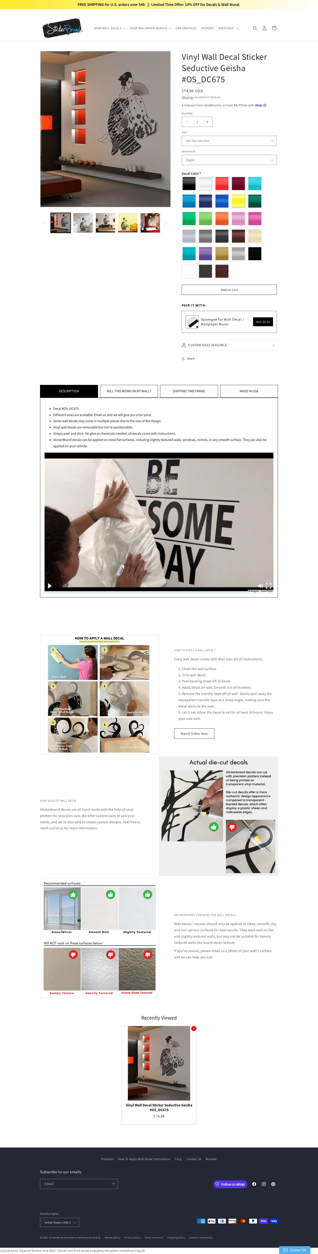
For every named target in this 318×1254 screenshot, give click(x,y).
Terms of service (154, 1237)
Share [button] (191, 358)
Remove (193, 1028)
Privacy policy (133, 1237)
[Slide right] (166, 223)
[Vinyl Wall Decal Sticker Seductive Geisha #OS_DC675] (159, 1063)
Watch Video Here (194, 733)
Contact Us (194, 1159)
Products (107, 1159)
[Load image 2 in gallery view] (83, 223)
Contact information (201, 1237)
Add (263, 322)
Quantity (187, 113)
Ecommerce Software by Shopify (82, 1237)
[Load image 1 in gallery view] (61, 223)
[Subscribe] (113, 1184)
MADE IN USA (249, 391)
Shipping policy (176, 1237)
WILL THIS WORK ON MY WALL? (129, 391)
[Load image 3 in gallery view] (105, 223)
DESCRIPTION (69, 391)
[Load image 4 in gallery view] (128, 223)
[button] (110, 28)
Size (184, 132)
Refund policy (112, 1237)
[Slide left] (45, 223)
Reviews (211, 1159)
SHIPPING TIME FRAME (189, 391)
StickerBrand (56, 1237)
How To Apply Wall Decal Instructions (144, 1159)
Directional (188, 151)
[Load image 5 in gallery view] (150, 223)
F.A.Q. (178, 1159)
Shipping (187, 97)
